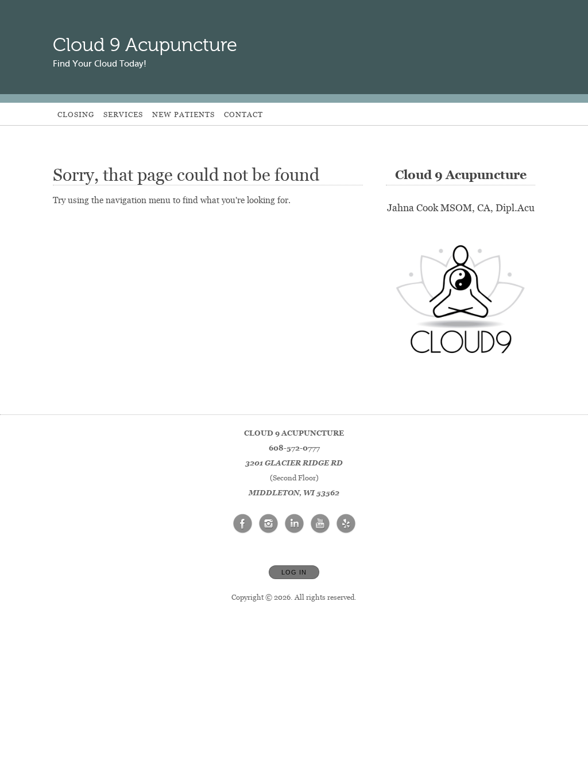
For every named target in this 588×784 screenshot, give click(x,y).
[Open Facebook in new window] (243, 524)
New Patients (183, 114)
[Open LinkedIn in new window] (294, 524)
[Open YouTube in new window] (320, 524)
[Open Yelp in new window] (346, 524)
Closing (75, 114)
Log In (294, 572)
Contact (243, 114)
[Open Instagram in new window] (268, 524)
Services (123, 114)
